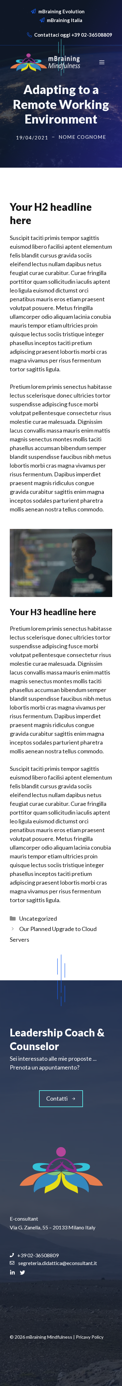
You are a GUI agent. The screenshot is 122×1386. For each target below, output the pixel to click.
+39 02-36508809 (91, 35)
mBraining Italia (64, 20)
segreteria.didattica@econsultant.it (57, 1263)
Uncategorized (38, 918)
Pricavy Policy (89, 1337)
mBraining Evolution (61, 11)
